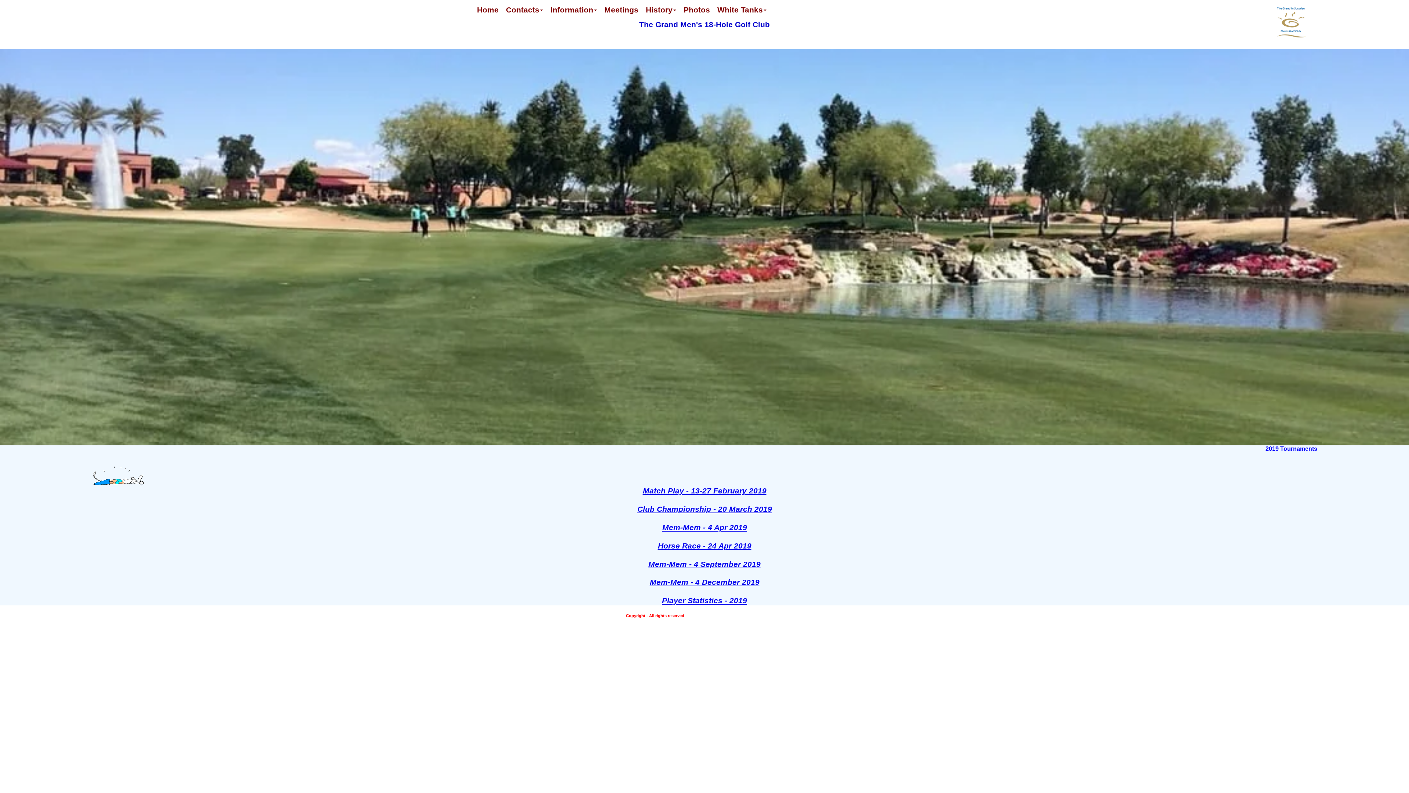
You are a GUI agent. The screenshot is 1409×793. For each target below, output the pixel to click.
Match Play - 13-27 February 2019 (705, 490)
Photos (697, 10)
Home (488, 10)
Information (571, 10)
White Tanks (740, 10)
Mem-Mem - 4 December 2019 (705, 582)
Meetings (621, 10)
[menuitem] (487, 14)
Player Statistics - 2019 (704, 600)
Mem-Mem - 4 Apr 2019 (704, 527)
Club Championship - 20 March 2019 (704, 509)
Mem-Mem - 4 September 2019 (704, 564)
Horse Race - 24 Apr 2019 (704, 546)
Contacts (522, 10)
